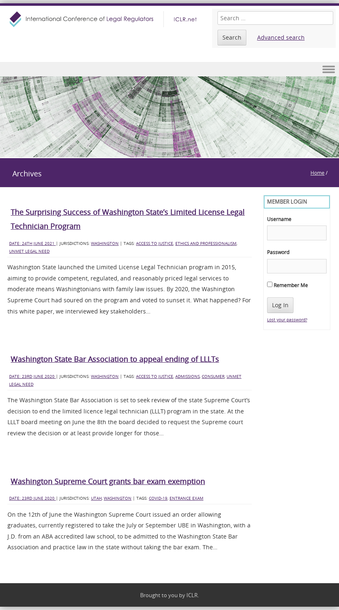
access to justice (154, 243)
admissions (187, 376)
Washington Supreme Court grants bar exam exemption (108, 481)
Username (279, 219)
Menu (169, 69)
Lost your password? (287, 320)
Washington (105, 243)
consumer (213, 376)
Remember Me (290, 285)
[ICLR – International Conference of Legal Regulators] (104, 19)
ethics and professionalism (205, 243)
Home (317, 172)
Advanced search (281, 37)
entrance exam (186, 498)
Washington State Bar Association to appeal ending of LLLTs (115, 359)
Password (278, 252)
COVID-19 (158, 498)
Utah (96, 498)
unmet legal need (29, 251)
